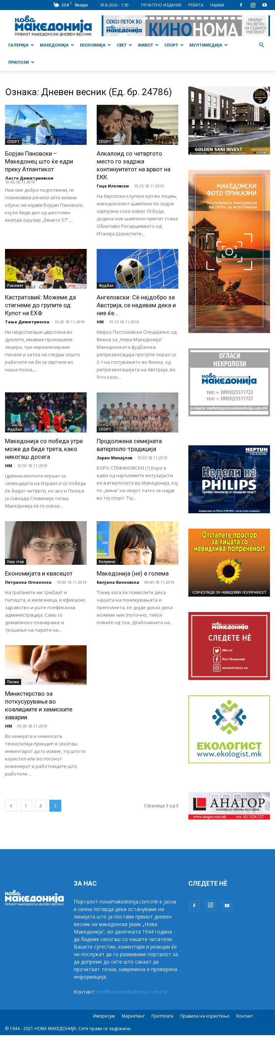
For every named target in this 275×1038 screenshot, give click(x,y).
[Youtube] (264, 5)
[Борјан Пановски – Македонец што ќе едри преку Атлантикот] (46, 125)
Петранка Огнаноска (28, 582)
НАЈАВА (217, 5)
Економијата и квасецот (39, 573)
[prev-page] (11, 806)
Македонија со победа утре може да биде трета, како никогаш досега (44, 448)
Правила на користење (205, 1016)
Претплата (162, 1016)
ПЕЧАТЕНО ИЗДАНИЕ (161, 5)
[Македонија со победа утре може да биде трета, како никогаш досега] (46, 412)
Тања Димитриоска (27, 321)
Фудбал (106, 285)
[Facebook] (241, 5)
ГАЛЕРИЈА (18, 45)
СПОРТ (171, 45)
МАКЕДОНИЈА (54, 45)
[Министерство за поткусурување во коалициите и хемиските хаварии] (46, 665)
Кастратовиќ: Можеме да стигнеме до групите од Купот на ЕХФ (40, 305)
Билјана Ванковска (118, 582)
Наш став (15, 561)
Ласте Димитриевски (29, 178)
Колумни (107, 561)
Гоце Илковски (113, 185)
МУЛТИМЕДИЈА (205, 45)
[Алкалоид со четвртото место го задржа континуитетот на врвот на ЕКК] (137, 125)
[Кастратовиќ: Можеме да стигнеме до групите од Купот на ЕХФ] (46, 269)
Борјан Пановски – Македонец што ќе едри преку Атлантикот (39, 161)
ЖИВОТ (145, 45)
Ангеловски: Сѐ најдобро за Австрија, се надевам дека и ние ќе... (136, 305)
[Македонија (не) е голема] (137, 543)
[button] (261, 45)
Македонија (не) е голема (133, 573)
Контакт (244, 1016)
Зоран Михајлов (114, 457)
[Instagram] (252, 5)
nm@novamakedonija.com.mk (132, 991)
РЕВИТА (195, 5)
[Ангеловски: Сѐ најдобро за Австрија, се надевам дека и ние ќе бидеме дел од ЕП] (137, 269)
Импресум (104, 1016)
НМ (100, 321)
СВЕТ (122, 45)
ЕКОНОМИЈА (93, 45)
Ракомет (15, 285)
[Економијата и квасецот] (46, 543)
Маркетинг (133, 1016)
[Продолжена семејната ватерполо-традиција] (137, 412)
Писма (13, 681)
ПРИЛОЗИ (18, 62)
